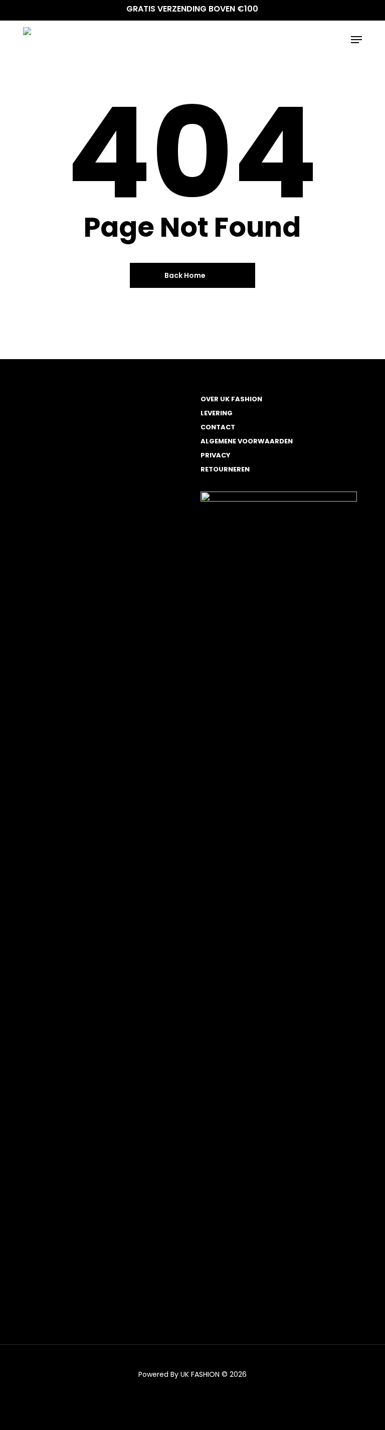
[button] (356, 40)
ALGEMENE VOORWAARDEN (247, 441)
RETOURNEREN (225, 469)
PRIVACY (216, 455)
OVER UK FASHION (231, 399)
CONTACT (218, 427)
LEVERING (217, 413)
